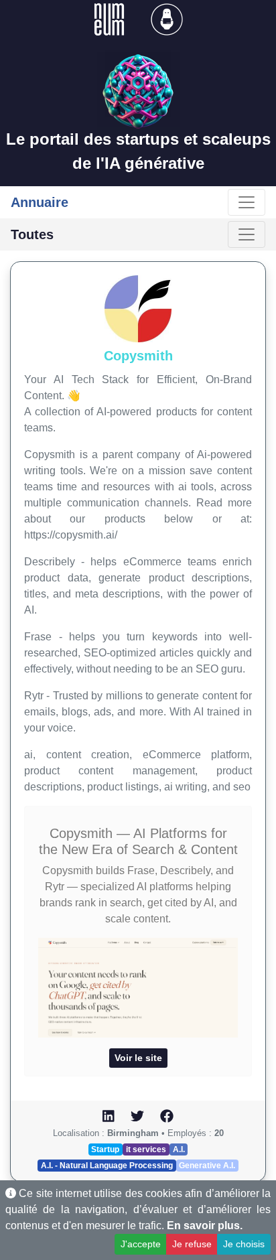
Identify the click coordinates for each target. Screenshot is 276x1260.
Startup (105, 1149)
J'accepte (141, 1244)
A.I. (179, 1149)
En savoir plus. (205, 1225)
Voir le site (138, 1057)
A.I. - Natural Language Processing (107, 1165)
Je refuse (192, 1244)
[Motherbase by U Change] (166, 18)
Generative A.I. (207, 1165)
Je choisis (244, 1244)
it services (146, 1149)
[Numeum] (110, 18)
